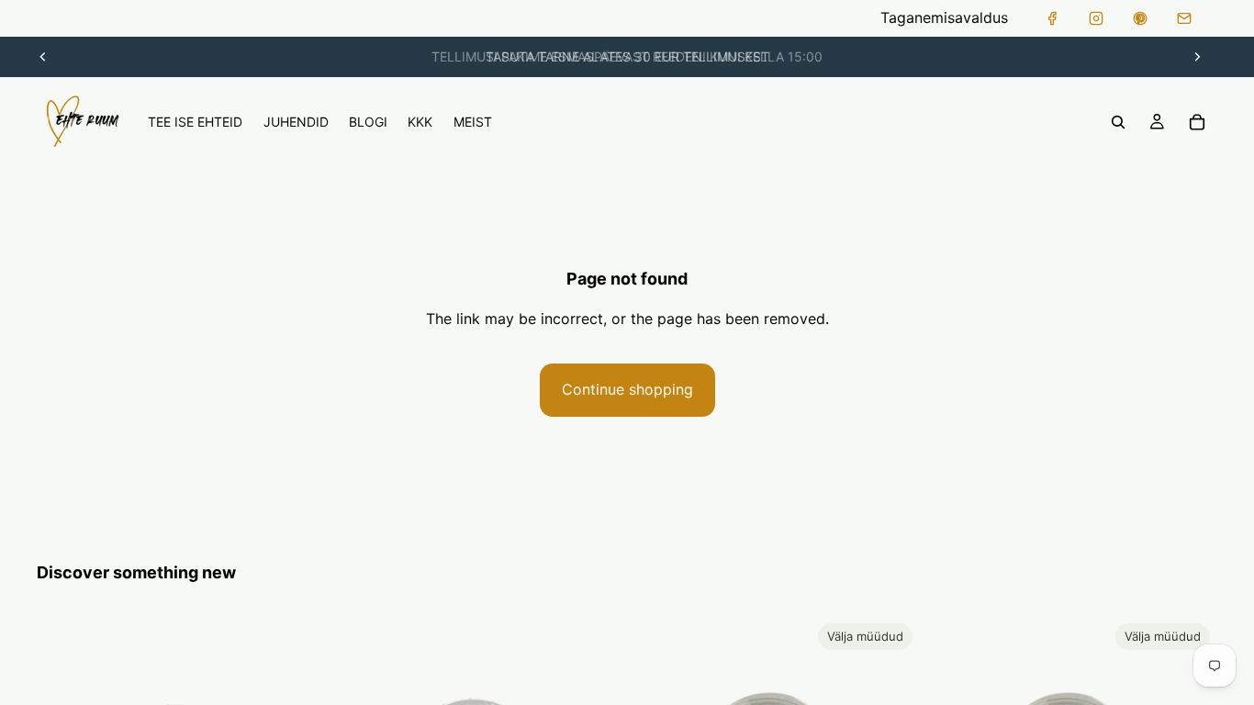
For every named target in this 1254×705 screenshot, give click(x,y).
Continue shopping (627, 389)
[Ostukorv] (1197, 122)
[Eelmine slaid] (43, 57)
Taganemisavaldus (944, 17)
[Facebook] (1052, 18)
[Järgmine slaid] (1197, 57)
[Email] (1184, 18)
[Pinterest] (1140, 18)
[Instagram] (1096, 18)
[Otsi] (1118, 122)
